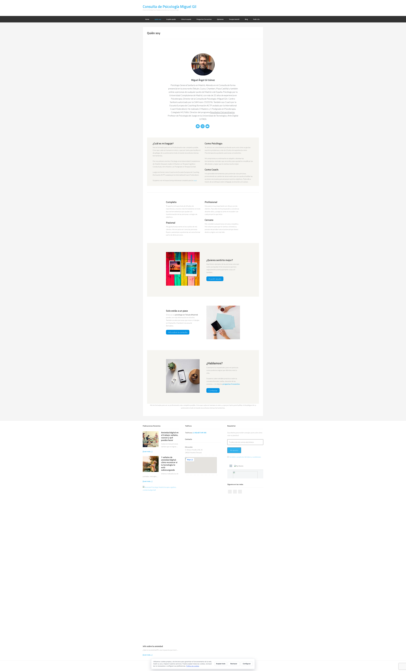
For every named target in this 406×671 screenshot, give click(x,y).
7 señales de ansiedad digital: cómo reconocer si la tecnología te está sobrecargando (169, 464)
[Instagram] (203, 126)
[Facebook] (198, 126)
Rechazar (233, 664)
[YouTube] (207, 126)
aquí (195, 180)
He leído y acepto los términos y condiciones (245, 457)
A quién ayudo (214, 278)
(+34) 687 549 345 (199, 433)
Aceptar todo (220, 664)
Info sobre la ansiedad (153, 646)
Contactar (212, 390)
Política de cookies (192, 666)
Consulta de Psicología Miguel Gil (169, 6)
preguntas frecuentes (231, 384)
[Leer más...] (147, 451)
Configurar (247, 664)
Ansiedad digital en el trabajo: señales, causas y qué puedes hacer (169, 436)
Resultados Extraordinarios (222, 112)
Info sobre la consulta (177, 332)
